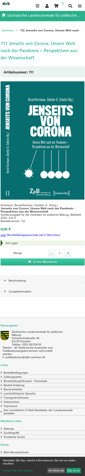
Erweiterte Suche (14, 436)
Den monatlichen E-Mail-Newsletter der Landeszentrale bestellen (38, 412)
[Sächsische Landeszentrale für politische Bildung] (11, 4)
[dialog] (42, 466)
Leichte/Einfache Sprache (20, 393)
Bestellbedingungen (16, 372)
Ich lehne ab (56, 470)
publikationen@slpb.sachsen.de (25, 357)
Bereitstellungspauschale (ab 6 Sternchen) (30, 235)
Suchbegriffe (11, 432)
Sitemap (9, 428)
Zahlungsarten (13, 376)
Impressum (11, 406)
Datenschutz (11, 401)
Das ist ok (73, 470)
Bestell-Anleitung (14, 385)
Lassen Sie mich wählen (18, 470)
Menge (17, 253)
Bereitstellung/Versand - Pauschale (25, 381)
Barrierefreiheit (13, 389)
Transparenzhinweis (16, 397)
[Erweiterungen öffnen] (80, 6)
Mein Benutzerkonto (16, 452)
